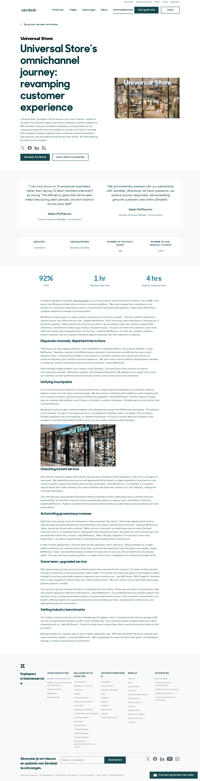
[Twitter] (148, 759)
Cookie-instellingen (87, 775)
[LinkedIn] (162, 759)
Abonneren (115, 760)
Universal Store (81, 300)
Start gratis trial (146, 10)
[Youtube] (170, 759)
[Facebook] (155, 759)
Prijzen (73, 10)
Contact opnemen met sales (176, 775)
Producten (58, 10)
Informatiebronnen (123, 10)
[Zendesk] (22, 670)
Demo (104, 10)
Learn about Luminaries (70, 157)
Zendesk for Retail (35, 157)
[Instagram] (177, 759)
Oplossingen (88, 10)
